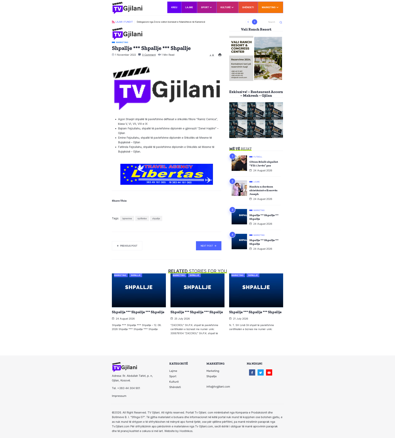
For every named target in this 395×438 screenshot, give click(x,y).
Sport (205, 7)
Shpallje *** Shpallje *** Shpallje (264, 217)
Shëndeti (248, 7)
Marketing (269, 7)
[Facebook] (252, 372)
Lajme (189, 7)
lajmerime (127, 218)
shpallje (156, 218)
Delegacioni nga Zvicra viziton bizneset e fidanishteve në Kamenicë (171, 22)
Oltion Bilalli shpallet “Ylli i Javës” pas (263, 163)
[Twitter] (261, 372)
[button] (248, 22)
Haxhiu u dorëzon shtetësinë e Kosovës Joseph (263, 190)
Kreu (174, 7)
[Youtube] (269, 372)
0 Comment (149, 54)
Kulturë (225, 7)
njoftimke (142, 218)
